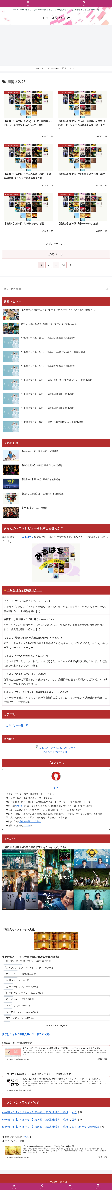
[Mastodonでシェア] (43, 881)
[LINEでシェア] (18, 896)
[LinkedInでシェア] (68, 896)
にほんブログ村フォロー (56, 752)
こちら (26, 825)
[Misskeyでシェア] (93, 881)
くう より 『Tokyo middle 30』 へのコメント (26, 656)
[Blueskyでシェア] (68, 881)
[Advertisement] (56, 45)
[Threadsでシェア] (43, 888)
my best (19, 806)
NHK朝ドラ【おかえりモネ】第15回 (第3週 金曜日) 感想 (35, 1126)
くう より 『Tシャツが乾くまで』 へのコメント (27, 601)
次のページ (56, 254)
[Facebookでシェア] (18, 888)
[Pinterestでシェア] (43, 896)
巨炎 (74, 1119)
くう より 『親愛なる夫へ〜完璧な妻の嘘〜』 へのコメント (33, 637)
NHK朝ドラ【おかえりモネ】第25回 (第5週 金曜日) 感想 (35, 1112)
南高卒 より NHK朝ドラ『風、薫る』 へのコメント (29, 619)
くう (56, 787)
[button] (107, 289)
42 (63, 265)
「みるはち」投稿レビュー (24, 590)
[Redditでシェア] (68, 888)
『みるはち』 (26, 537)
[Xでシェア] (18, 881)
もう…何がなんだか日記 (85, 1126)
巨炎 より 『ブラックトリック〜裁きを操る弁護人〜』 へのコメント (37, 692)
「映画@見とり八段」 (30, 821)
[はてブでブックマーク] (93, 888)
